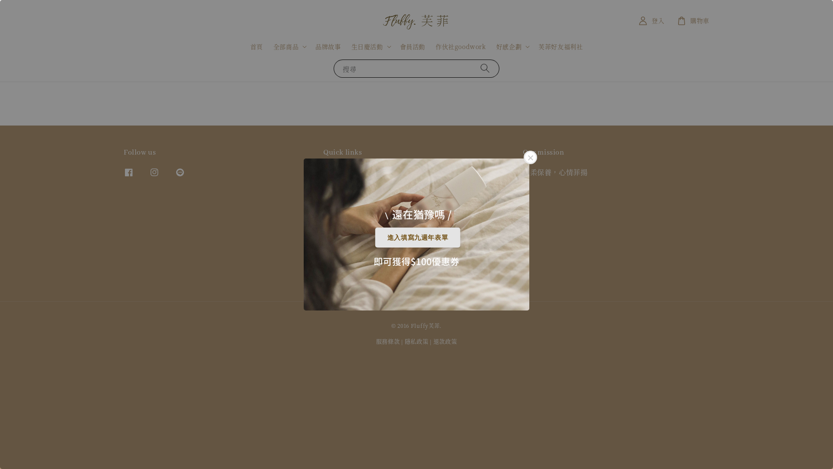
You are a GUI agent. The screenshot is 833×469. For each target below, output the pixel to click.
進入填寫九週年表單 (417, 237)
